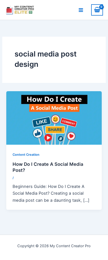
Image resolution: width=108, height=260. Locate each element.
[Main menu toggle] (80, 10)
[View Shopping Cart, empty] (97, 10)
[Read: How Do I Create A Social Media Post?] (53, 117)
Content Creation (26, 155)
